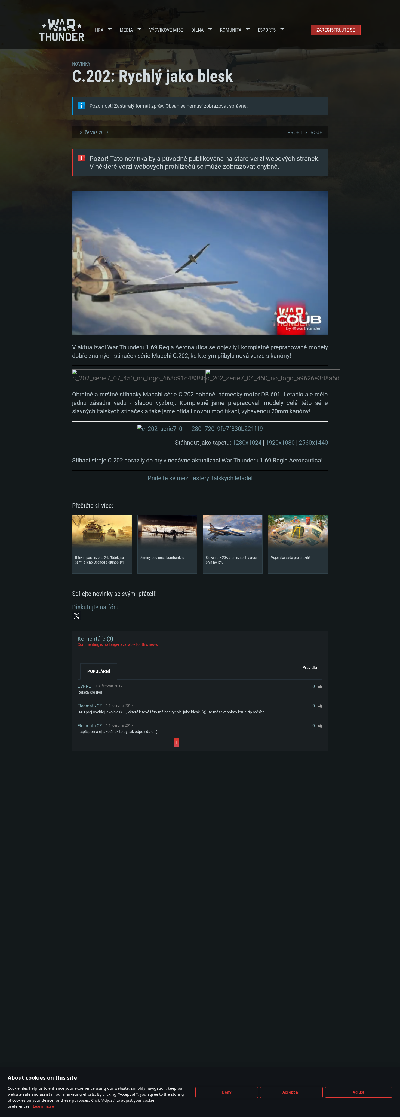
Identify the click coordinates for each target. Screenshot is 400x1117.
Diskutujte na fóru (95, 607)
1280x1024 (246, 442)
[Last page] (227, 742)
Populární (98, 671)
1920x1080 (280, 442)
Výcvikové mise (166, 30)
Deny (227, 1092)
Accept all (291, 1092)
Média (126, 30)
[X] (76, 615)
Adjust (358, 1092)
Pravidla (310, 667)
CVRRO (84, 686)
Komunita (230, 30)
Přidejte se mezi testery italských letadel (200, 478)
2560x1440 (313, 442)
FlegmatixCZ (90, 706)
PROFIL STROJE (304, 132)
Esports (267, 30)
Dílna (197, 30)
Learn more (43, 1106)
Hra (99, 30)
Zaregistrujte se (335, 30)
